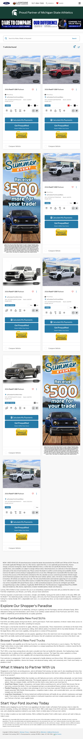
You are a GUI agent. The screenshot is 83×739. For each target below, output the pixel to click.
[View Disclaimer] (24, 110)
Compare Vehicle (15, 146)
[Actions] (36, 89)
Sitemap (22, 732)
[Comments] (33, 110)
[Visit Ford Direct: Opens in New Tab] (58, 734)
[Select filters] (74, 47)
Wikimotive (43, 732)
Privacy (27, 732)
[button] (38, 70)
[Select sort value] (78, 47)
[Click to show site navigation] (79, 3)
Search (74, 38)
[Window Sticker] (36, 110)
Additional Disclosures (53, 732)
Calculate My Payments (22, 120)
